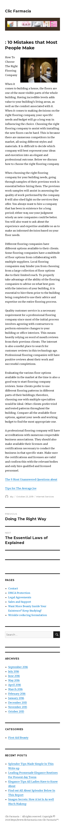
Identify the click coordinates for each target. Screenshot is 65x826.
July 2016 (13, 671)
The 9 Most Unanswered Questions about (31, 479)
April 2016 (14, 684)
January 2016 (16, 698)
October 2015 (16, 711)
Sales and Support (19, 601)
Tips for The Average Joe (20, 488)
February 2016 (17, 693)
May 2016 (14, 680)
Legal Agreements (19, 597)
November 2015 (17, 707)
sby (11, 496)
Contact (13, 588)
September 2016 (18, 667)
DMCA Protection (19, 592)
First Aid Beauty (18, 737)
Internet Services (45, 496)
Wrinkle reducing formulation (27, 615)
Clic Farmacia (18, 11)
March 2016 (15, 689)
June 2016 (14, 675)
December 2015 (17, 702)
